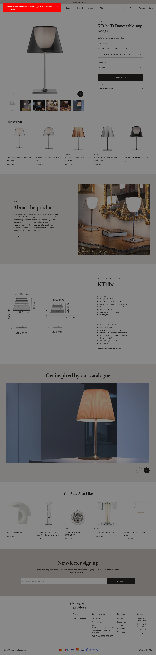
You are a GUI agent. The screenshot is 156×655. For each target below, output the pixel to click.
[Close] (57, 6)
